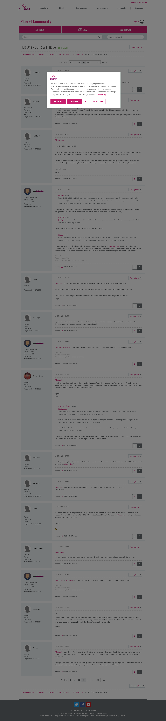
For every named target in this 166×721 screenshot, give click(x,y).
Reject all (74, 101)
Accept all (58, 101)
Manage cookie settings (94, 101)
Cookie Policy (100, 94)
